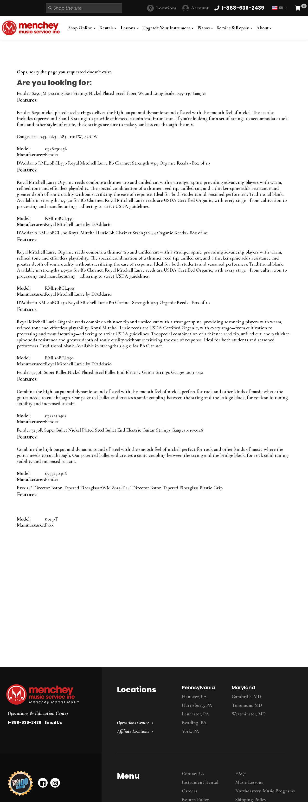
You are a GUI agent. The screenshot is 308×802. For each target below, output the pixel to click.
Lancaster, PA (195, 714)
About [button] (262, 28)
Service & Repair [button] (233, 28)
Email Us (53, 722)
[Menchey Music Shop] (32, 27)
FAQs (240, 774)
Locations (166, 8)
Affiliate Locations (133, 731)
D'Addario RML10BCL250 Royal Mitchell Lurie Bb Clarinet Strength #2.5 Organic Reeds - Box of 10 (113, 303)
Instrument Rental (200, 782)
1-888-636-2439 (24, 722)
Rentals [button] (106, 28)
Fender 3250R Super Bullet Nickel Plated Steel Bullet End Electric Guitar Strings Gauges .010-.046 (110, 430)
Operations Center (133, 723)
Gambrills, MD (246, 697)
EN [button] (281, 7)
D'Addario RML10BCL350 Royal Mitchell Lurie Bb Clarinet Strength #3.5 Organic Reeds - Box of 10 (113, 163)
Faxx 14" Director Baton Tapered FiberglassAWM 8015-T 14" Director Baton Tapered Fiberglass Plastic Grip (120, 488)
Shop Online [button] (80, 28)
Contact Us (193, 774)
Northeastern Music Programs (265, 791)
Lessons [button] (128, 28)
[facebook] (43, 783)
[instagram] (55, 783)
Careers (189, 791)
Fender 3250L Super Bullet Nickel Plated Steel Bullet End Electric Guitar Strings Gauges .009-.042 (110, 372)
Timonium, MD (247, 705)
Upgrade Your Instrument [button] (166, 28)
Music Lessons (249, 782)
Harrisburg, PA (197, 705)
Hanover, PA (194, 697)
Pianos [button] (204, 28)
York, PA (190, 731)
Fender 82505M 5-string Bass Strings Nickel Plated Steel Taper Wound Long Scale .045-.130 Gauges (111, 93)
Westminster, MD (249, 714)
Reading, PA (194, 723)
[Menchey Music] (49, 694)
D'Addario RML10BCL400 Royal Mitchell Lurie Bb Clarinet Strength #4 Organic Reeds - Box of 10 (112, 233)
